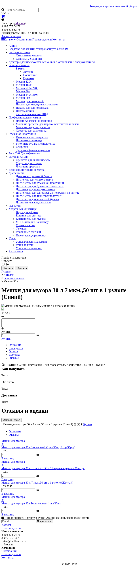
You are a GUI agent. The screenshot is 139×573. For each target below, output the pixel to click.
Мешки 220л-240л (27, 88)
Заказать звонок (11, 36)
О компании (24, 39)
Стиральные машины (29, 55)
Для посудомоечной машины (34, 120)
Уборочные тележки (28, 231)
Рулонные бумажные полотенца (35, 143)
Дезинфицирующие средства (27, 169)
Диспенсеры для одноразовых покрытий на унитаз (47, 192)
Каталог (9, 39)
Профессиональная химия (25, 117)
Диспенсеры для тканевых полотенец (39, 195)
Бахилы (20, 68)
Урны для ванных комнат (31, 241)
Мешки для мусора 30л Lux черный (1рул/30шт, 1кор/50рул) (38, 447)
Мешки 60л (23, 97)
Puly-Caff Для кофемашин (24, 153)
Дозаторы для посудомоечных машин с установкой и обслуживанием (52, 62)
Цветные (28, 78)
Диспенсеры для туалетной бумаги (37, 199)
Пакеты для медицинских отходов (37, 104)
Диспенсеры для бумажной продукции (40, 182)
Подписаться (44, 521)
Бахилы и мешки (19, 65)
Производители (42, 39)
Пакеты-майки (25, 110)
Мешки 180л (23, 84)
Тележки (21, 228)
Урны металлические (29, 248)
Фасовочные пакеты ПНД (32, 114)
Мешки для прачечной (30, 101)
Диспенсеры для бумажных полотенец (40, 186)
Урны (12, 238)
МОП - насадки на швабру (32, 222)
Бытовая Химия (18, 156)
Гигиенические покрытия (32, 137)
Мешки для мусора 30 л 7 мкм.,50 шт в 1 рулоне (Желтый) (37, 482)
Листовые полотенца (29, 140)
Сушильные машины (29, 58)
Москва (20, 23)
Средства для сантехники (31, 130)
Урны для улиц (25, 244)
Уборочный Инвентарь (23, 208)
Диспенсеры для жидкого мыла (35, 189)
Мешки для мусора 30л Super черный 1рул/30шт (31, 503)
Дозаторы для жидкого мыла (33, 202)
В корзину (7, 458)
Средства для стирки (29, 163)
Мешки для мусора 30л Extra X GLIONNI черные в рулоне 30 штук (43, 468)
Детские (28, 71)
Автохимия (16, 251)
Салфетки (22, 146)
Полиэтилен (30, 75)
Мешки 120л (23, 81)
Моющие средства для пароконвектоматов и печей (47, 124)
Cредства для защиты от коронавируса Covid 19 (38, 48)
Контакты (58, 39)
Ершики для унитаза (28, 215)
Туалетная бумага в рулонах (33, 150)
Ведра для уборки (27, 212)
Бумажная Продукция (22, 133)
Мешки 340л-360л (27, 94)
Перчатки (15, 205)
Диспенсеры (16, 173)
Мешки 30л (23, 91)
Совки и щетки (25, 225)
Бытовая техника (19, 52)
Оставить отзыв (11, 420)
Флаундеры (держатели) (30, 235)
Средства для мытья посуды (33, 159)
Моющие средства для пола (33, 127)
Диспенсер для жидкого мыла (34, 179)
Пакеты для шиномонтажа (32, 107)
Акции (13, 45)
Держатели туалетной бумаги (34, 176)
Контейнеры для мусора (31, 218)
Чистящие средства (28, 166)
